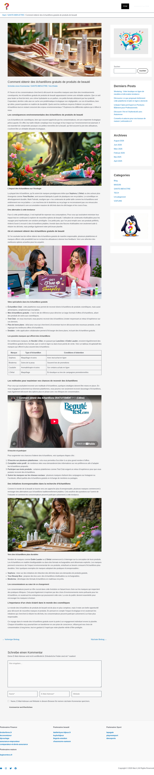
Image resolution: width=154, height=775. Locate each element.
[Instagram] (6, 768)
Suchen (117, 67)
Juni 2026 (118, 145)
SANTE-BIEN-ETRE (39, 86)
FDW (125, 6)
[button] (141, 6)
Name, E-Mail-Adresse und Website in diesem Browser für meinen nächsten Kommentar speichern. (50, 701)
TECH (116, 193)
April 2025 (118, 161)
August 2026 (119, 141)
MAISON (117, 185)
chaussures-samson (62, 741)
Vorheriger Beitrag (10, 639)
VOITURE (118, 201)
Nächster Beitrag (99, 639)
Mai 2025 (117, 157)
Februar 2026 (119, 153)
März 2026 (118, 149)
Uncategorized (120, 197)
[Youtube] (1, 768)
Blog (116, 181)
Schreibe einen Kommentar (19, 86)
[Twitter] (11, 768)
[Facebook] (16, 768)
